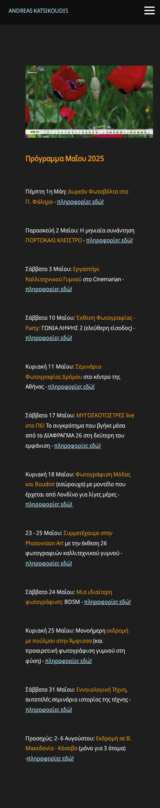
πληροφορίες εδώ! (80, 201)
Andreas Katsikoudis (38, 10)
